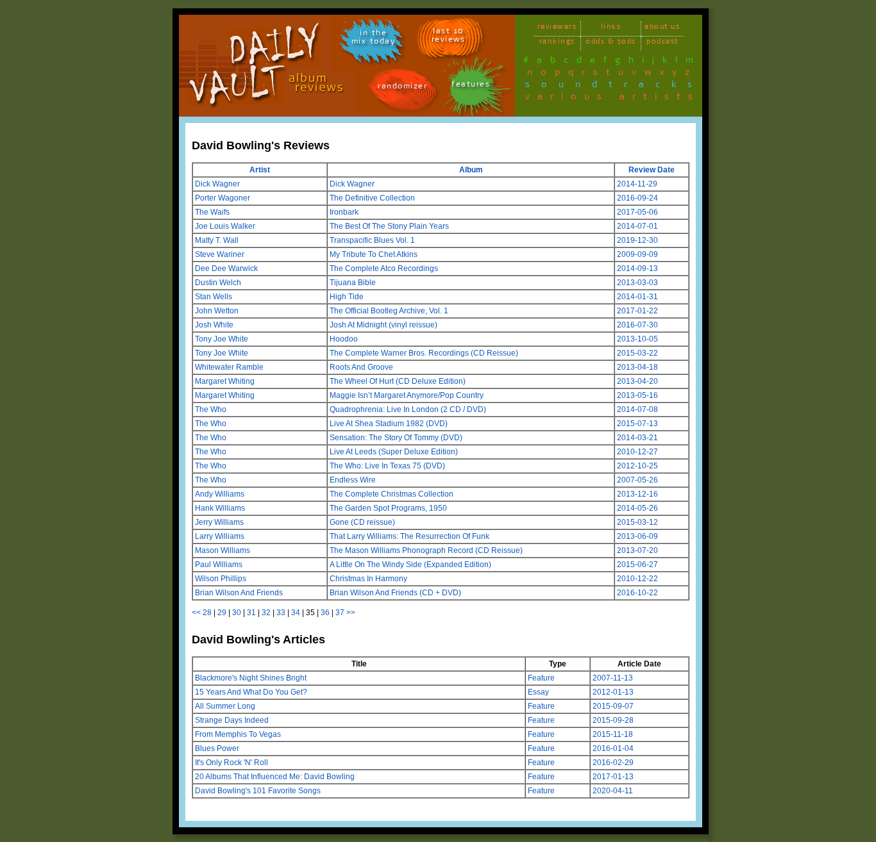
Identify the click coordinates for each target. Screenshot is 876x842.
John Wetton (217, 310)
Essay (538, 692)
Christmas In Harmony (368, 578)
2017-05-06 (637, 212)
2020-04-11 (613, 790)
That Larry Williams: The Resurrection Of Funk (409, 536)
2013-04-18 (637, 367)
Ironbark (344, 212)
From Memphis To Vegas (238, 734)
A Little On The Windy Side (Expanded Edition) (410, 564)
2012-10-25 (637, 465)
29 (221, 612)
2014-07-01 (637, 226)
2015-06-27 (637, 564)
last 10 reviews (449, 37)
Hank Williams (220, 508)
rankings (557, 43)
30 (236, 612)
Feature (541, 677)
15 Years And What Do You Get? (251, 692)
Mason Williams (222, 550)
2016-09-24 (637, 198)
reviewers (557, 28)
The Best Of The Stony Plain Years (389, 226)
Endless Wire (353, 479)
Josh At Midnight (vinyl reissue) (383, 324)
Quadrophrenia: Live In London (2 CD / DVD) (408, 409)
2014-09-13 (637, 268)
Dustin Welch (218, 282)
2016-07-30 (637, 324)
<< (196, 612)
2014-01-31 (637, 296)
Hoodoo (344, 338)
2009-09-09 (637, 254)
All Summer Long (225, 706)
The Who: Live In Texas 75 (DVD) (387, 465)
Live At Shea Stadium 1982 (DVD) (389, 423)
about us (662, 28)
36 (325, 612)
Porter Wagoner (222, 198)
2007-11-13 (613, 677)
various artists (612, 98)
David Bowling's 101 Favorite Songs (258, 790)
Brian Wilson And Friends (239, 592)
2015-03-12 (637, 522)
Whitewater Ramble (229, 367)
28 (207, 612)
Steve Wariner (219, 254)
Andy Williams (219, 494)
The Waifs (212, 212)
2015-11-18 (613, 734)
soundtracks (614, 86)
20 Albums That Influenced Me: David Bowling (275, 776)
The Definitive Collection (372, 198)
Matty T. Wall (217, 240)
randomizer (402, 88)
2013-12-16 (637, 494)
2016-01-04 (613, 748)
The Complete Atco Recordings (384, 268)
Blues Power (217, 748)
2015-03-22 (637, 353)
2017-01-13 (613, 776)
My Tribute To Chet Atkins (373, 254)
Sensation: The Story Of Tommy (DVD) (396, 437)
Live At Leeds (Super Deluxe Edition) (394, 451)
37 (339, 612)
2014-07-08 (637, 409)
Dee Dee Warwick (226, 268)
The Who (210, 409)
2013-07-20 (637, 550)
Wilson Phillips (220, 578)
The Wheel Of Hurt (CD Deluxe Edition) (398, 381)
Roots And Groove (361, 367)
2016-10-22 (637, 592)
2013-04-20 (637, 381)
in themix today (373, 39)
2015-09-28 (613, 720)
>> (350, 612)
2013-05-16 (637, 395)
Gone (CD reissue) (362, 522)
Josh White (214, 324)
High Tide (347, 296)
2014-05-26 (637, 508)
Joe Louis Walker (225, 226)
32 (266, 612)
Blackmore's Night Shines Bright (251, 677)
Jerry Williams (219, 522)
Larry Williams (219, 536)
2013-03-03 (637, 282)
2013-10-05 (637, 338)
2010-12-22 (637, 578)
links (611, 28)
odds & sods (610, 43)
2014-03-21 (637, 437)
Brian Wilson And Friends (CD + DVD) (395, 592)
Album (471, 169)
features (470, 86)
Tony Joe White (221, 338)
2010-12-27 (637, 451)
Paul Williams (218, 564)
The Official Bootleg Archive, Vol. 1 (389, 310)
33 (280, 612)
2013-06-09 (637, 536)
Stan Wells (213, 296)
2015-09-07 (613, 706)
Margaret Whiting (225, 381)
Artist (259, 169)
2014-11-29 (637, 183)
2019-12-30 (637, 240)
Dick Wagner (217, 183)
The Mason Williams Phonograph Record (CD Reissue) (426, 550)
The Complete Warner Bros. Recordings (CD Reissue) (424, 353)
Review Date (651, 169)
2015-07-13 (637, 423)
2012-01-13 (613, 692)
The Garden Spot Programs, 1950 (388, 508)
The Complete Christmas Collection (391, 494)
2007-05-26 (637, 479)
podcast (662, 43)
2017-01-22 (637, 310)
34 (295, 612)
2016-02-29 (613, 762)
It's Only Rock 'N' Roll (231, 762)
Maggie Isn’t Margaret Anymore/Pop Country (407, 395)
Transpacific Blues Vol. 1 (372, 240)
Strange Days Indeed (232, 720)
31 (251, 612)
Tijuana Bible (353, 282)
